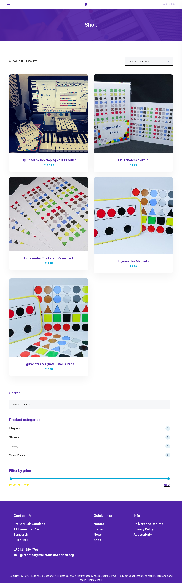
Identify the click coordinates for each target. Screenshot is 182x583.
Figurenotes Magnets (133, 261)
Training (88, 446)
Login (165, 4)
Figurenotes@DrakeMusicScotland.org (45, 555)
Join (172, 4)
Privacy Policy (144, 529)
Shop (97, 540)
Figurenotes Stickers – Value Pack (49, 258)
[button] (85, 4)
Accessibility (143, 534)
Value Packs (88, 455)
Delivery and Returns (148, 524)
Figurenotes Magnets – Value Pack (49, 364)
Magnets (88, 428)
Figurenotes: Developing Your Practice (48, 160)
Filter (167, 485)
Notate (99, 524)
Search (165, 404)
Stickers (88, 437)
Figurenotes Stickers (133, 160)
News (98, 534)
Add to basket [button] (50, 114)
